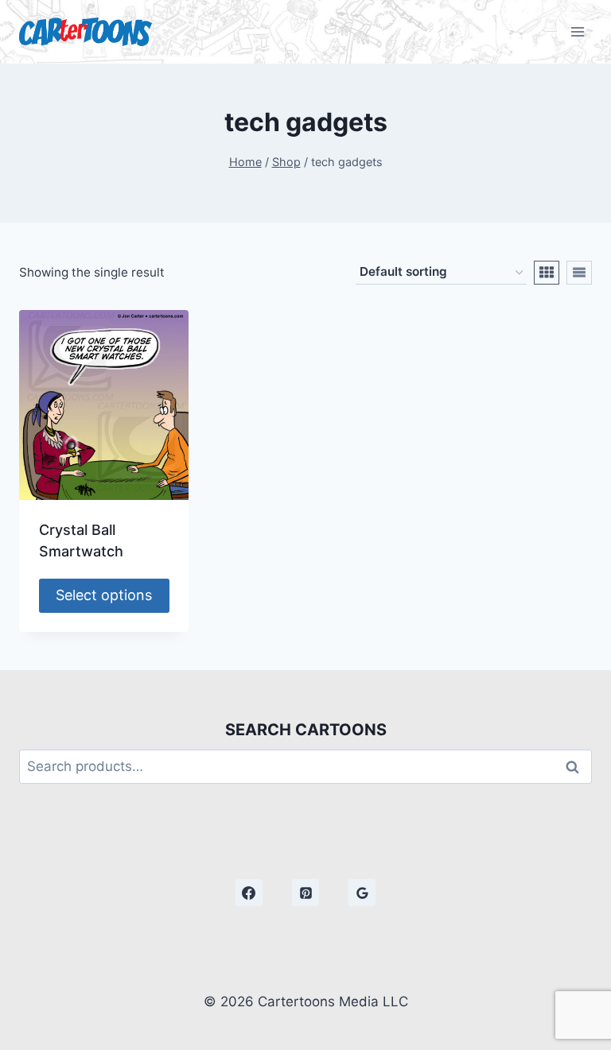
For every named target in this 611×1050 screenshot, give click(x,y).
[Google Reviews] (362, 892)
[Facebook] (249, 892)
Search (577, 766)
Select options (104, 595)
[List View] (579, 273)
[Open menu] (577, 31)
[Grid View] (546, 273)
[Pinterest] (305, 892)
